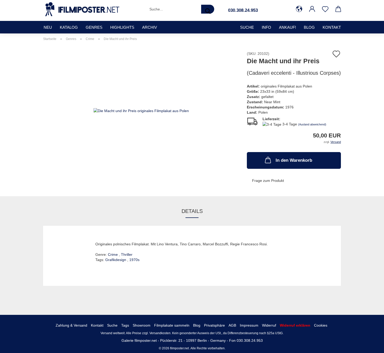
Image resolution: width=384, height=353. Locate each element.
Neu (48, 27)
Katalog (69, 27)
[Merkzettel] (325, 9)
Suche (112, 325)
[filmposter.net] (82, 9)
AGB (232, 325)
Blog (309, 27)
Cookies (320, 325)
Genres (94, 27)
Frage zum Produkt (268, 180)
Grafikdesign (116, 260)
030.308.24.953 (243, 10)
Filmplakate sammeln (171, 325)
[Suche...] (207, 9)
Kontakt (332, 27)
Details (192, 211)
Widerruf (269, 325)
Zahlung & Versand (71, 325)
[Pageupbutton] (369, 345)
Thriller (126, 254)
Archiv (149, 27)
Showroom (141, 325)
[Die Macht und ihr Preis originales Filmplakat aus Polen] (141, 110)
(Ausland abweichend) (312, 124)
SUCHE (247, 27)
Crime (113, 254)
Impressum (249, 325)
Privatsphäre (214, 325)
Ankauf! (287, 27)
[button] (299, 9)
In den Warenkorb (294, 160)
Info (266, 27)
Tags (125, 325)
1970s (134, 260)
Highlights (122, 27)
